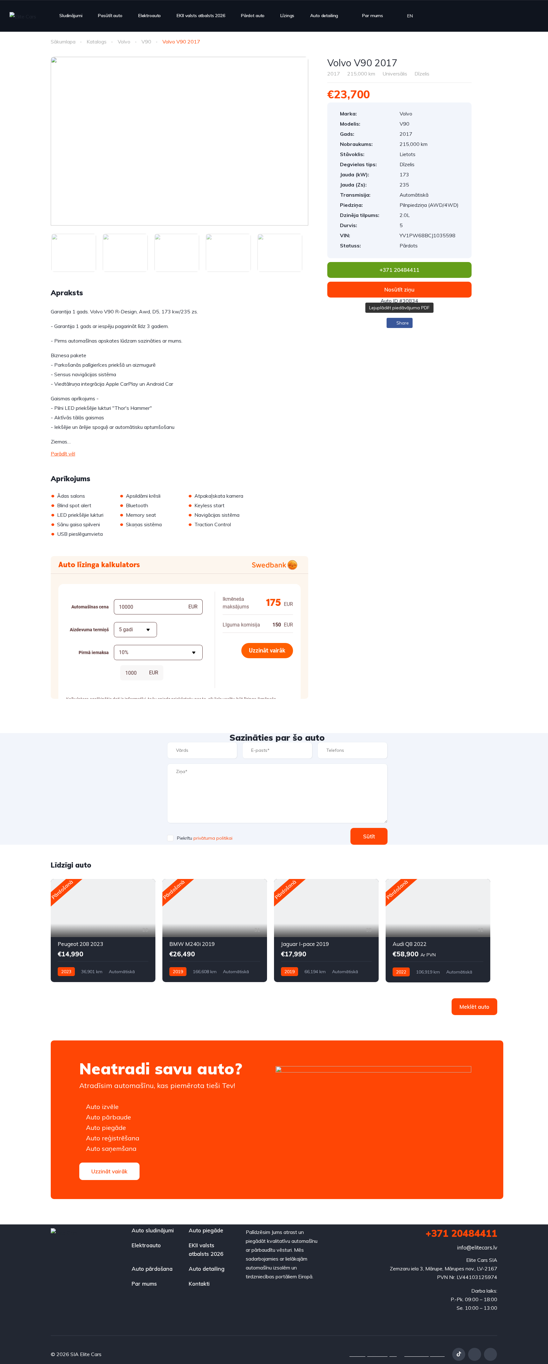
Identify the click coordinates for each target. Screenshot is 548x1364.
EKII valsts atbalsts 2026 (201, 15)
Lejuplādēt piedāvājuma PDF (399, 308)
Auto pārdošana (152, 1268)
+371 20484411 (461, 1233)
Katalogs (97, 41)
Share (402, 323)
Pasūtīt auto (110, 15)
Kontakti (199, 1283)
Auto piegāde (206, 1230)
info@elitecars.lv (477, 1247)
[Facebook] (474, 1354)
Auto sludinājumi (153, 1230)
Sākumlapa (63, 41)
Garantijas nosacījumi (373, 1354)
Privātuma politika (424, 1354)
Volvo (124, 41)
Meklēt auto (474, 1006)
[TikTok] (458, 1354)
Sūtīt (369, 836)
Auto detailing (324, 15)
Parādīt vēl (63, 453)
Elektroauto (149, 15)
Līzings (287, 15)
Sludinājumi (70, 15)
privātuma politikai (212, 838)
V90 (146, 41)
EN (410, 15)
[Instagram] (490, 1354)
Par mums (372, 15)
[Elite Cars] (23, 16)
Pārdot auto (252, 15)
